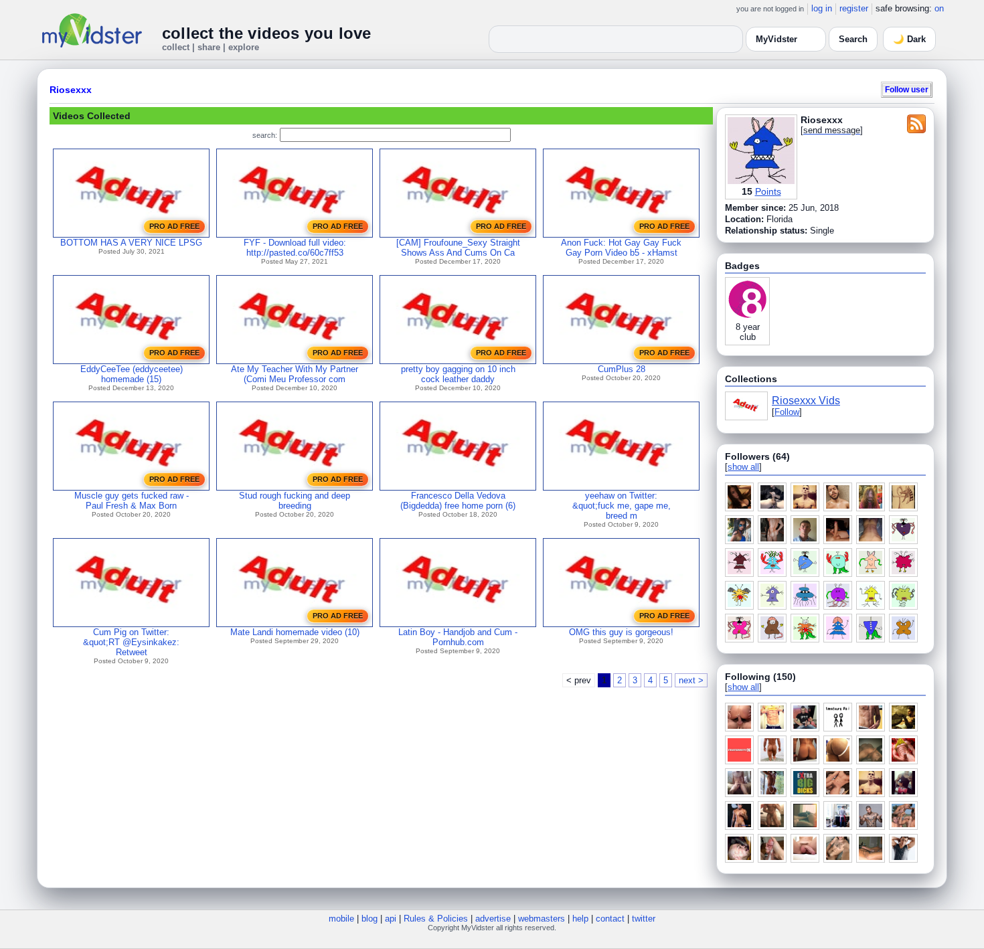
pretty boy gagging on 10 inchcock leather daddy (458, 374)
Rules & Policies (436, 919)
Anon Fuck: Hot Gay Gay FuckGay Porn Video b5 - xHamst (621, 248)
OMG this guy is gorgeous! (621, 632)
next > (691, 680)
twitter (643, 919)
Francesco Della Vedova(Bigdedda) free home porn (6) (457, 501)
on (939, 8)
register (853, 8)
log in (821, 8)
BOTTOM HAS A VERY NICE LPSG (131, 243)
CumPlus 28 (621, 369)
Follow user (906, 89)
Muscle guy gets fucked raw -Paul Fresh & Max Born (131, 501)
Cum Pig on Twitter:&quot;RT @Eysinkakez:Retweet (131, 642)
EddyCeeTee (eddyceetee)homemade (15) (131, 374)
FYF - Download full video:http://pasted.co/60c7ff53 (295, 248)
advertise (493, 919)
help (580, 919)
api (390, 919)
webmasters (541, 919)
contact (610, 919)
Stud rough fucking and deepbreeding (294, 501)
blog (369, 919)
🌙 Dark (909, 39)
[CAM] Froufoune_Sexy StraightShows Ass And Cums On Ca (458, 248)
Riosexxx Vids (806, 400)
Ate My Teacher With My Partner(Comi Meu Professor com (294, 374)
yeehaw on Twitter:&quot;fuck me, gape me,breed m (621, 506)
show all (743, 467)
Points (768, 191)
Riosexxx (71, 89)
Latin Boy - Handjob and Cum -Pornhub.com (457, 637)
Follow (786, 412)
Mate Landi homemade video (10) (294, 632)
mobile (341, 919)
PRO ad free (174, 226)
